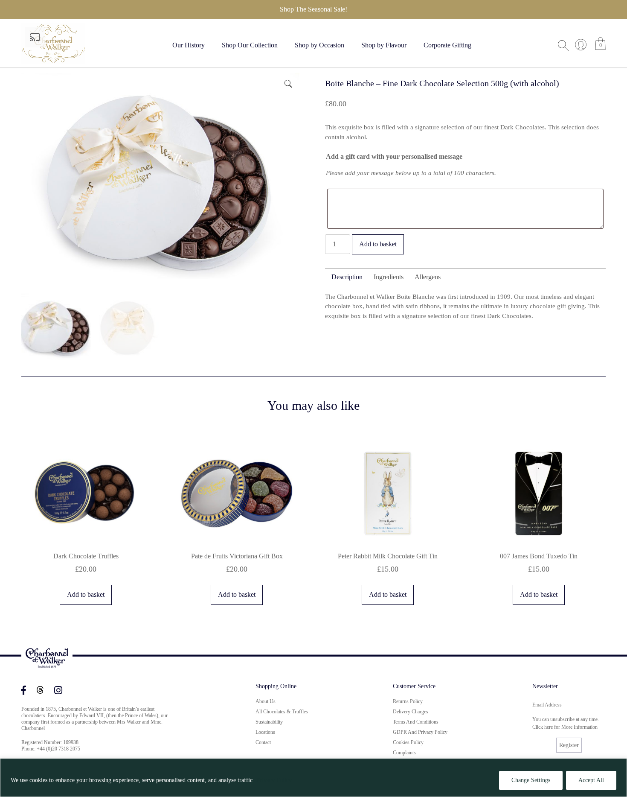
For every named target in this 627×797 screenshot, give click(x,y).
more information (579, 727)
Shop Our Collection (250, 45)
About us (265, 701)
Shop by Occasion (319, 45)
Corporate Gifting (447, 45)
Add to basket (378, 244)
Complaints (404, 753)
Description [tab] (347, 276)
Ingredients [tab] (388, 276)
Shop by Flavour (383, 45)
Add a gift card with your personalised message (394, 156)
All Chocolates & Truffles (281, 712)
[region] (313, 777)
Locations (265, 732)
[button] (287, 83)
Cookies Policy (408, 742)
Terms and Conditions (415, 722)
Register (569, 745)
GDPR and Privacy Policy (420, 732)
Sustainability (269, 722)
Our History (188, 45)
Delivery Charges (410, 712)
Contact (263, 742)
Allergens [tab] (428, 276)
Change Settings (530, 780)
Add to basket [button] (85, 594)
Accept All (591, 780)
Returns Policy (408, 701)
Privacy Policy (274, 780)
